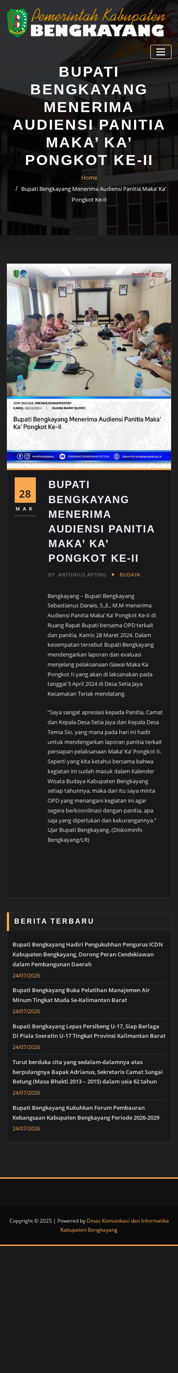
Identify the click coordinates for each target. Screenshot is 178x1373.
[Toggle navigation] (161, 52)
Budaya (130, 574)
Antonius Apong (77, 574)
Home (89, 177)
